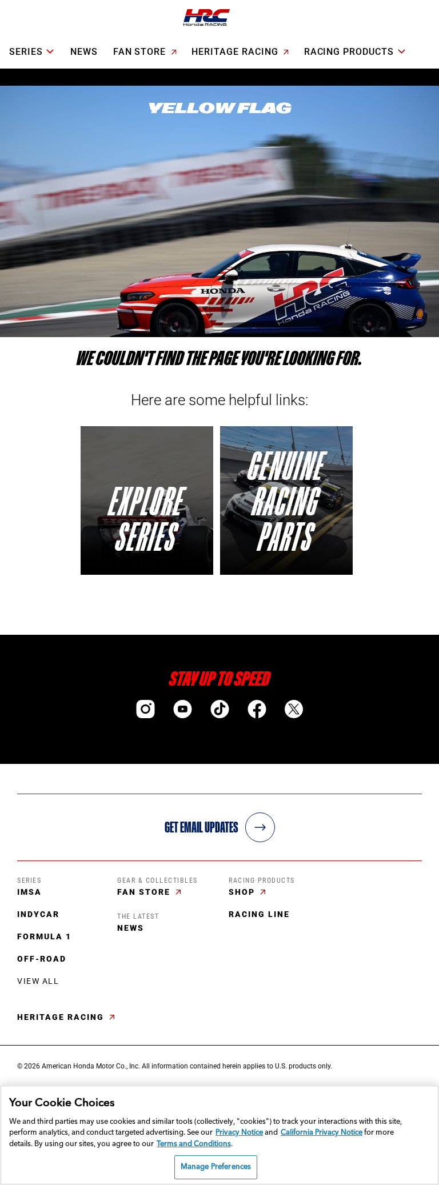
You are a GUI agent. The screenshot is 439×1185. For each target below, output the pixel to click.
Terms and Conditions (194, 1144)
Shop (243, 891)
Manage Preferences (216, 1167)
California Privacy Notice (321, 1132)
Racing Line (259, 914)
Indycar (38, 914)
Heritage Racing (236, 51)
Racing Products (349, 51)
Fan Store (141, 51)
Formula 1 (44, 936)
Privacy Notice (239, 1132)
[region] (219, 1135)
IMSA (29, 891)
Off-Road (41, 958)
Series (26, 51)
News (84, 51)
